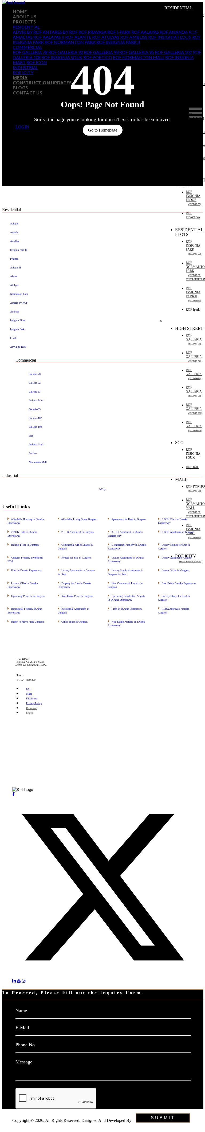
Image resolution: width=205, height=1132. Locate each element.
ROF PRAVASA (92, 31)
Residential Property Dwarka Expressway (24, 610)
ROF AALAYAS (194, 70)
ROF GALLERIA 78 (30, 52)
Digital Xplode (24, 1125)
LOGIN (22, 127)
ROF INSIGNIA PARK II (118, 42)
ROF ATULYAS (105, 36)
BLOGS (20, 87)
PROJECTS (24, 21)
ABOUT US (24, 16)
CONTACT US (27, 92)
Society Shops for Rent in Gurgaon (174, 597)
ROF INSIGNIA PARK (193, 247)
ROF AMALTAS (193, 101)
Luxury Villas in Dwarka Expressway (22, 584)
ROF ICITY (23, 72)
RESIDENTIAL (26, 26)
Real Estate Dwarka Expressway (177, 583)
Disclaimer (32, 698)
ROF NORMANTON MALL (138, 57)
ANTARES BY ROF (60, 31)
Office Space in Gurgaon (73, 621)
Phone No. (25, 1044)
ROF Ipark (193, 309)
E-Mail (22, 1027)
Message (23, 1061)
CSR (28, 688)
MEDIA (20, 77)
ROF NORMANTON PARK (70, 42)
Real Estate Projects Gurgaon (75, 595)
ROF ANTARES (193, 53)
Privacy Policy (34, 703)
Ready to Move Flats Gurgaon (25, 621)
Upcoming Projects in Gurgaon (26, 595)
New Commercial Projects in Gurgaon (125, 584)
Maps (29, 693)
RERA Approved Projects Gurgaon (173, 610)
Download (31, 708)
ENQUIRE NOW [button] (17, 1111)
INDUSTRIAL (25, 67)
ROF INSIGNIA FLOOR (193, 197)
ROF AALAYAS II (48, 36)
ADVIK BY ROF (27, 31)
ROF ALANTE (78, 36)
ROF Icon (192, 467)
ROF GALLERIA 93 (101, 52)
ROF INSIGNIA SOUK (61, 57)
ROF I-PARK (119, 31)
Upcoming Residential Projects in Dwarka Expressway (126, 597)
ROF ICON (36, 62)
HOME (20, 11)
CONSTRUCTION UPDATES (42, 82)
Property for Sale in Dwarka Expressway (74, 584)
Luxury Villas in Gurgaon (173, 570)
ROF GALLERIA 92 (65, 52)
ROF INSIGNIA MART (193, 531)
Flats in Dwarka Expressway (24, 570)
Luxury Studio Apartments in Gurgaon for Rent (125, 572)
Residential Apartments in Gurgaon (73, 610)
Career (29, 712)
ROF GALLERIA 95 (136, 52)
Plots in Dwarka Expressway (125, 608)
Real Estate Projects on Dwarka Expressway (126, 623)
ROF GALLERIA (194, 339)
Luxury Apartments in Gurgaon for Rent (76, 572)
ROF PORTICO (97, 57)
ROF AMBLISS (133, 36)
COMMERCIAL (27, 47)
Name (21, 1010)
